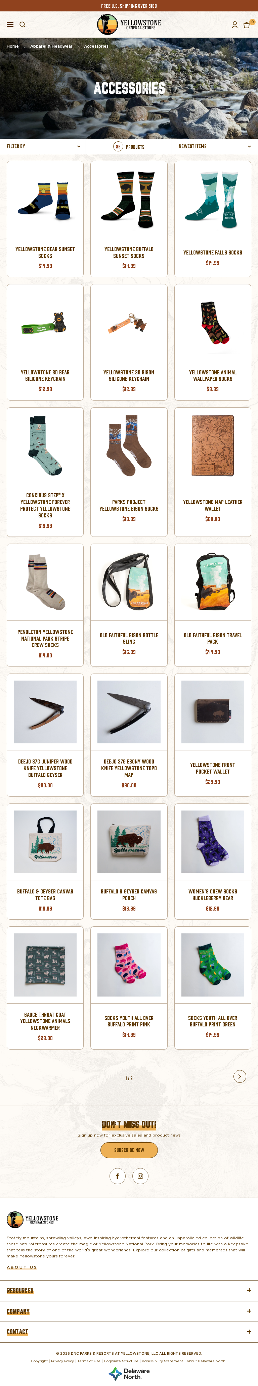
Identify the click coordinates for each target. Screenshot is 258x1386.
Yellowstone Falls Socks (212, 252)
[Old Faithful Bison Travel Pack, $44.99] (213, 582)
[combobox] (216, 146)
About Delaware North (205, 1361)
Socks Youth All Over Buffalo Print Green (212, 1021)
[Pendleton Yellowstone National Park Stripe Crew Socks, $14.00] (45, 582)
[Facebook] (118, 1176)
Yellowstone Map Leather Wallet (213, 505)
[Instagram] (140, 1176)
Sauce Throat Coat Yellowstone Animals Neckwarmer (45, 1021)
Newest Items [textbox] (193, 146)
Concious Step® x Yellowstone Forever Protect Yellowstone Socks (45, 505)
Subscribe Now (129, 1150)
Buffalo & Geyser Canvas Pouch (129, 894)
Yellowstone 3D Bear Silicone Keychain (45, 375)
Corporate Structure (121, 1361)
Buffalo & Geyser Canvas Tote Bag (45, 894)
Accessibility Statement (162, 1361)
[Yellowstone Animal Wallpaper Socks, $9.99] (213, 322)
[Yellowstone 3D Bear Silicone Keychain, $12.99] (45, 322)
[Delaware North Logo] (129, 1373)
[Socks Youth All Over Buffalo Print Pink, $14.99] (129, 965)
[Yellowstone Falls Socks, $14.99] (213, 199)
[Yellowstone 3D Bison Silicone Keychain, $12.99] (129, 322)
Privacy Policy (62, 1361)
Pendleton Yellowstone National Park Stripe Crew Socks (45, 638)
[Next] (239, 1076)
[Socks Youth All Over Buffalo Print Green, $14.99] (213, 965)
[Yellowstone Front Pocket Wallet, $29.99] (213, 712)
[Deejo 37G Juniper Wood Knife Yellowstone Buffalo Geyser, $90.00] (45, 712)
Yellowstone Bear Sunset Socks (45, 252)
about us (22, 1267)
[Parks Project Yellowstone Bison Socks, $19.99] (129, 446)
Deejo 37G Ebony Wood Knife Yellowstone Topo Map (129, 768)
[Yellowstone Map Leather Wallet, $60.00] (213, 446)
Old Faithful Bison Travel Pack (213, 638)
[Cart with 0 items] (247, 25)
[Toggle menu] (10, 23)
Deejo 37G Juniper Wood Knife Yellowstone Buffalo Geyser (45, 768)
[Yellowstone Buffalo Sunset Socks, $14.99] (129, 199)
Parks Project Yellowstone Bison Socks (129, 505)
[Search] (22, 24)
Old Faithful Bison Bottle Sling (129, 638)
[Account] (235, 24)
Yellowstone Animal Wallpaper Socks (212, 375)
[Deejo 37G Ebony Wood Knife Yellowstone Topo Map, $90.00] (129, 712)
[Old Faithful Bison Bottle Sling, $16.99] (129, 582)
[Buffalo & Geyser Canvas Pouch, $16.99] (129, 842)
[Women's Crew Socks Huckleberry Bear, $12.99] (213, 842)
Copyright (39, 1361)
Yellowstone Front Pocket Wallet (212, 768)
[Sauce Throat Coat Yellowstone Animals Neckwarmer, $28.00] (45, 965)
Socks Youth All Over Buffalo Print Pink (129, 1021)
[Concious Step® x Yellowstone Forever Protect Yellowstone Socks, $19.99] (45, 446)
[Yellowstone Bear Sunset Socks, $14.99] (45, 199)
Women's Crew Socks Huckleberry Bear (212, 894)
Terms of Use (88, 1361)
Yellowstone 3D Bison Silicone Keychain (128, 375)
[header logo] (129, 24)
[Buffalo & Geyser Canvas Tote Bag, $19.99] (45, 842)
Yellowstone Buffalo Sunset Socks (129, 252)
